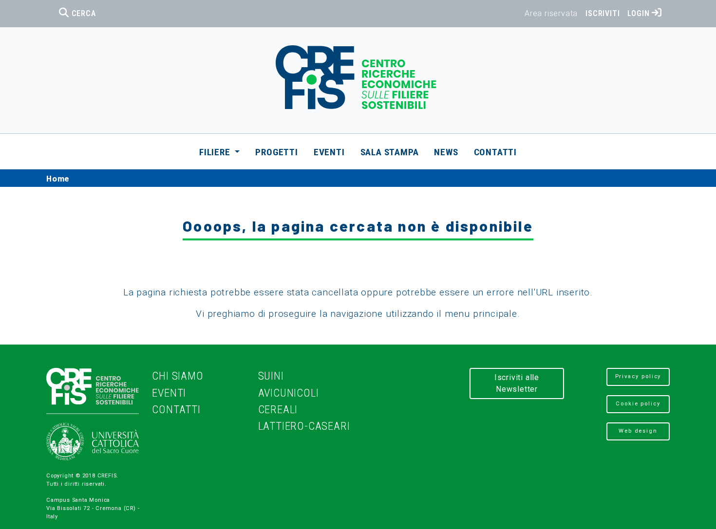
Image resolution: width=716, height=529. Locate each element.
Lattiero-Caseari (304, 426)
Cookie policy (638, 404)
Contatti (495, 152)
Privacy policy (638, 376)
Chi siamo (177, 376)
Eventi (329, 152)
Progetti (276, 152)
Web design (638, 431)
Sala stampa (389, 152)
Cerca (82, 13)
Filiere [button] (215, 152)
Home (58, 178)
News (446, 152)
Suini (271, 376)
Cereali (278, 409)
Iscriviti (602, 13)
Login (639, 13)
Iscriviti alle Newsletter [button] (516, 383)
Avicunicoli (288, 393)
